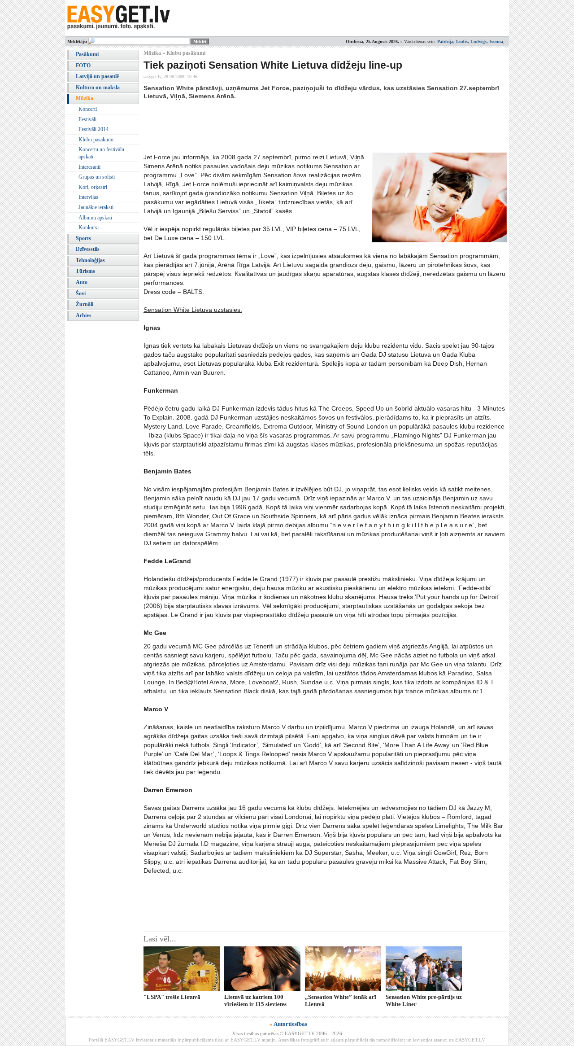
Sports (83, 238)
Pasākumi (87, 54)
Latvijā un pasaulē (97, 76)
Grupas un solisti (96, 177)
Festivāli (87, 119)
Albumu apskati (95, 217)
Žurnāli (84, 304)
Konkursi (88, 227)
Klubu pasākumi (95, 139)
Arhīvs (83, 315)
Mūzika (84, 98)
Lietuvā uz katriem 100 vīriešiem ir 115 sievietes (255, 1000)
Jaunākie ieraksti (95, 207)
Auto (81, 282)
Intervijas (88, 197)
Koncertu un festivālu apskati (101, 153)
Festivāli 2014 (93, 129)
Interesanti (89, 167)
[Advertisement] (307, 128)
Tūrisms (85, 271)
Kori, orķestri (92, 187)
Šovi (81, 293)
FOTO (83, 65)
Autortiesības (290, 1023)
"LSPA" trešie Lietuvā (172, 996)
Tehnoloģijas (90, 260)
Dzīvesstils (88, 249)
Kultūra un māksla (98, 87)
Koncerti (87, 109)
